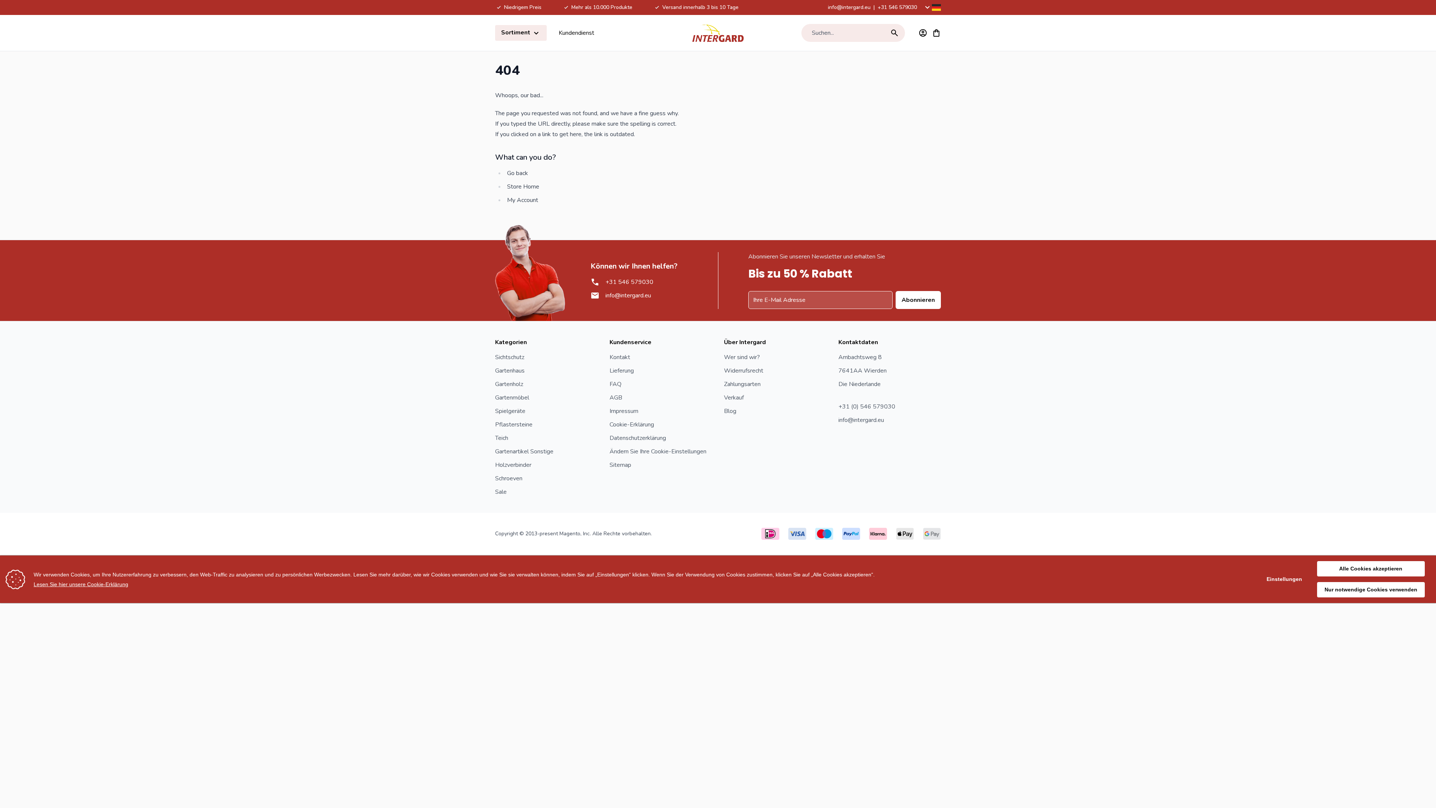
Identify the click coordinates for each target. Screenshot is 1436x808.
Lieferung (622, 371)
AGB (616, 398)
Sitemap (620, 465)
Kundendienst (576, 33)
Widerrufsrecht (743, 371)
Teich (501, 438)
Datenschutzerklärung (638, 438)
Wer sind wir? (742, 357)
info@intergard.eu (849, 7)
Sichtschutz (509, 357)
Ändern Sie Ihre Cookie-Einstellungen (658, 451)
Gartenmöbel (512, 398)
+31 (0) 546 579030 (866, 407)
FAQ (616, 384)
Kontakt (620, 357)
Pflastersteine (514, 424)
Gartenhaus (510, 371)
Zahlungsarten (742, 384)
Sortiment (516, 32)
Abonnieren (918, 300)
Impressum (624, 411)
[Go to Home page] (718, 33)
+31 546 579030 (897, 7)
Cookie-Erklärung (632, 424)
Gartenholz (509, 384)
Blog (730, 411)
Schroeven (508, 478)
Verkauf (734, 398)
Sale (501, 492)
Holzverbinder (513, 465)
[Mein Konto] (922, 32)
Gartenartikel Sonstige (524, 451)
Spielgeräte (510, 411)
